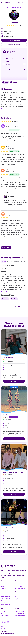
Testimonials (5, 615)
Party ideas (18, 586)
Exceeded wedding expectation (10, 220)
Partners (3, 588)
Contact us (18, 597)
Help (16, 595)
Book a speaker (5, 598)
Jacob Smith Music (9, 528)
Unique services (19, 613)
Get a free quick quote (14, 40)
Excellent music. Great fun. (9, 133)
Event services (19, 611)
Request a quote (20, 588)
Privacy (8, 625)
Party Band (14, 298)
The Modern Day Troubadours (13, 472)
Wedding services (20, 615)
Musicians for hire (6, 601)
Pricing (3, 613)
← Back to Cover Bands (14, 7)
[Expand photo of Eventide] (14, 15)
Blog (2, 586)
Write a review (6, 247)
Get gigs (3, 611)
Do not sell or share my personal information (13, 628)
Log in (16, 599)
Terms (2, 625)
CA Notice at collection (7, 627)
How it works (19, 584)
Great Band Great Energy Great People (12, 154)
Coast (5, 415)
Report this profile (15, 306)
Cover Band (7, 33)
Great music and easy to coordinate (12, 178)
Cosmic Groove (8, 357)
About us (4, 584)
